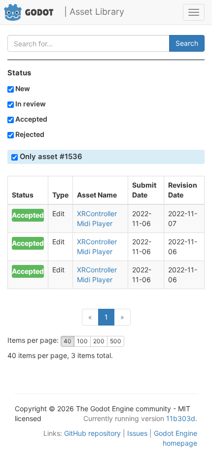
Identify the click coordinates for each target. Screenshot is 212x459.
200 (99, 341)
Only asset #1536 (50, 156)
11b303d (180, 418)
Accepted (30, 119)
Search (187, 43)
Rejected (29, 134)
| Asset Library (94, 11)
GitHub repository (92, 433)
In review (30, 103)
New (22, 88)
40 (67, 341)
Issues (137, 433)
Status (19, 72)
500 (115, 341)
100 (82, 341)
